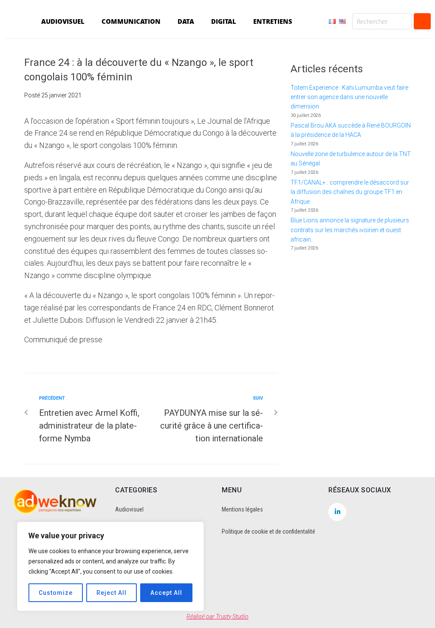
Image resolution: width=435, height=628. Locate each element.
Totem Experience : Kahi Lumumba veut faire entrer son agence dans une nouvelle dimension (349, 97)
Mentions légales (242, 509)
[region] (110, 566)
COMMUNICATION (131, 21)
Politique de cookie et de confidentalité (268, 531)
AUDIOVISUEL (63, 21)
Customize (56, 592)
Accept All (166, 592)
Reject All (111, 592)
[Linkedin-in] (337, 512)
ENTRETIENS (272, 21)
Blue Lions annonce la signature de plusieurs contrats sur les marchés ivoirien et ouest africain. (350, 230)
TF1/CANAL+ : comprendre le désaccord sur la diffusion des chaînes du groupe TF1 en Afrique (350, 192)
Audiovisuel (129, 509)
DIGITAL (223, 21)
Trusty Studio (232, 616)
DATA (186, 21)
